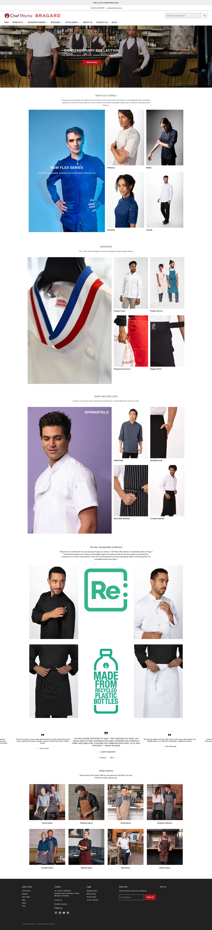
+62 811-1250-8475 (97, 8)
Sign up (150, 897)
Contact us (58, 900)
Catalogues (71, 22)
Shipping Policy (92, 891)
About (24, 903)
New (6, 22)
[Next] (206, 56)
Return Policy (91, 894)
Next (112, 758)
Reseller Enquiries (60, 904)
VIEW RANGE (106, 62)
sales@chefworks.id (114, 8)
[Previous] (6, 56)
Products (17, 22)
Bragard (56, 22)
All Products (26, 891)
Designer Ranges (37, 22)
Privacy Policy (91, 897)
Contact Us (102, 22)
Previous (103, 758)
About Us (87, 22)
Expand (52, 924)
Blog (114, 22)
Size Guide (26, 897)
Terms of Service (92, 900)
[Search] (205, 15)
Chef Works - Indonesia (34, 924)
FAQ (23, 906)
